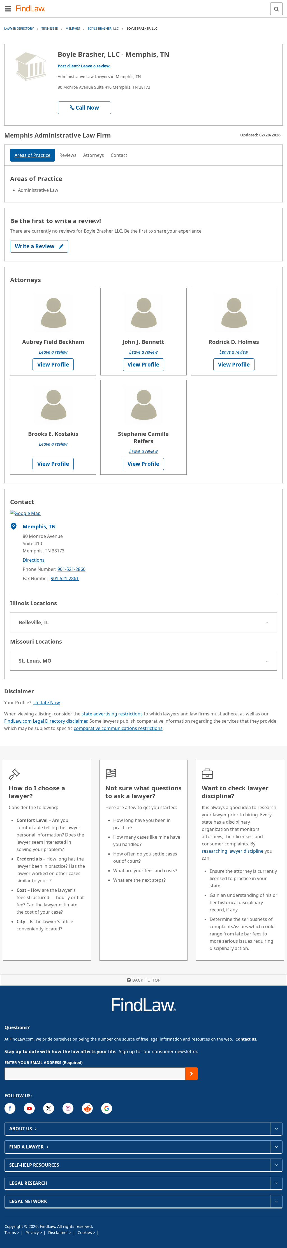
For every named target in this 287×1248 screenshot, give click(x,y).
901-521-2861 (65, 578)
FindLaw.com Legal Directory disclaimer (45, 721)
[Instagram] (68, 1108)
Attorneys (93, 155)
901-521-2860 (71, 569)
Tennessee (49, 28)
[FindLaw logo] (32, 9)
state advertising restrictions (112, 714)
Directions (34, 560)
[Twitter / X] (48, 1108)
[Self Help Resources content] (276, 1165)
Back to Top (146, 980)
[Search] (276, 9)
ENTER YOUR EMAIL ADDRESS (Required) (43, 1062)
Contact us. (246, 1039)
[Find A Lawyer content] (276, 1147)
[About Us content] (276, 1128)
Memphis (73, 28)
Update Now (46, 702)
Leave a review (53, 352)
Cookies (85, 1232)
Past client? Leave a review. (84, 65)
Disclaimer (58, 1232)
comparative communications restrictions (118, 728)
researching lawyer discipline (232, 851)
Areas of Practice (32, 155)
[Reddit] (87, 1108)
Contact (119, 155)
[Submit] (191, 1073)
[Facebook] (9, 1108)
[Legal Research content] (276, 1183)
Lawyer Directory (19, 28)
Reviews (68, 155)
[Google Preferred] (106, 1108)
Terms (10, 1232)
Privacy (33, 1232)
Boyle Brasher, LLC (103, 28)
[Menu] (7, 8)
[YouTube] (29, 1108)
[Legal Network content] (276, 1201)
